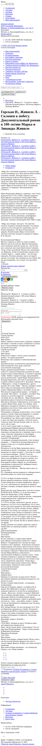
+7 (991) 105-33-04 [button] (8, 678)
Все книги (9, 100)
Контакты (9, 14)
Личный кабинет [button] (7, 24)
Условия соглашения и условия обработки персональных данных (19, 670)
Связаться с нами (8, 680)
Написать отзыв (7, 288)
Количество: (5, 268)
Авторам (8, 12)
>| (6, 659)
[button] (17, 28)
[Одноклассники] (5, 279)
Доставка (8, 10)
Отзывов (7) (10, 168)
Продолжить (6, 321)
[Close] (2, 292)
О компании (10, 8)
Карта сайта (9, 719)
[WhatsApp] (11, 279)
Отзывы (8, 16)
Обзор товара (10, 166)
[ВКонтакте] (2, 279)
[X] (8, 279)
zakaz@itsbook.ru (7, 684)
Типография (10, 18)
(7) (9, 138)
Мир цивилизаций (12, 20)
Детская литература (12, 701)
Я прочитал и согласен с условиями (19, 671)
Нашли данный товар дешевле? (13, 266)
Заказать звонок (21, 45)
